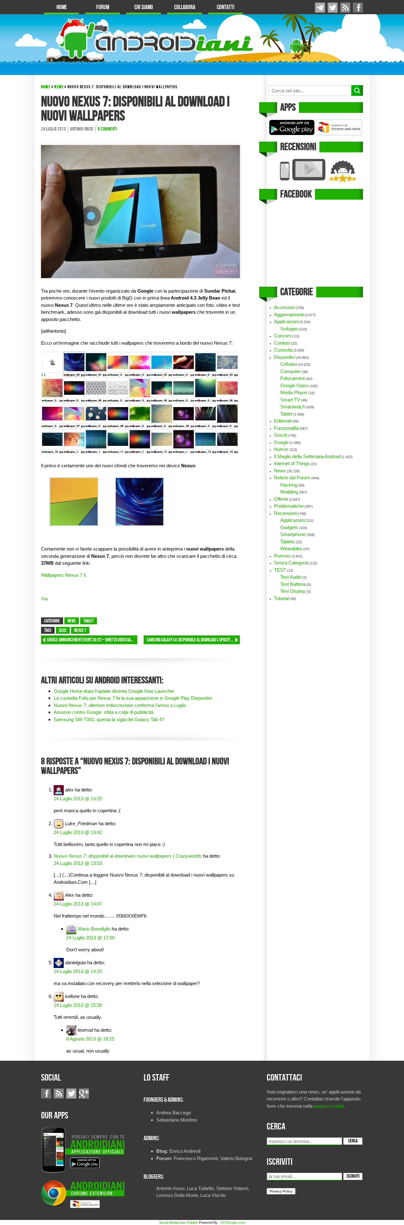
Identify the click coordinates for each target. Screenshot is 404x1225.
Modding (289, 491)
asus (63, 630)
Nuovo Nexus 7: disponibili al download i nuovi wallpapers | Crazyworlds (128, 856)
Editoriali (282, 420)
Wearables (291, 548)
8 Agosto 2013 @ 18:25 (90, 1038)
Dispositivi (284, 357)
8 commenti (107, 129)
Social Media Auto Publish (178, 1222)
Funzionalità (286, 428)
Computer (290, 371)
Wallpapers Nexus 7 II (63, 575)
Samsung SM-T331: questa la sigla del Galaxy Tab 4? (109, 719)
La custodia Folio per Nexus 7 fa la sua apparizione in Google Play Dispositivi (133, 698)
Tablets (287, 541)
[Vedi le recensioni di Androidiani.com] (315, 171)
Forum (102, 7)
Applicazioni (286, 321)
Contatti (226, 7)
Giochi (280, 435)
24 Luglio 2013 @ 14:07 (78, 904)
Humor (281, 449)
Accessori (284, 307)
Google (281, 442)
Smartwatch (292, 406)
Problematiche (289, 506)
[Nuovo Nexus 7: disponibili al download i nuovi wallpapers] (140, 211)
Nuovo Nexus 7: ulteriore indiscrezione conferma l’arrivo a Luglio (120, 705)
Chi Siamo (143, 7)
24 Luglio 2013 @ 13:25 (78, 798)
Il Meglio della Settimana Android (307, 456)
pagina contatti (328, 1106)
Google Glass (294, 385)
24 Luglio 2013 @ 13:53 (78, 863)
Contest (282, 343)
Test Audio (290, 577)
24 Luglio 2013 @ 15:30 (78, 1005)
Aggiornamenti (289, 314)
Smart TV (290, 399)
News (58, 87)
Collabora (184, 7)
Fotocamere (292, 378)
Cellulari (288, 364)
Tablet (88, 621)
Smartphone (293, 534)
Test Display (293, 591)
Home (61, 7)
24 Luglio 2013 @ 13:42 (78, 832)
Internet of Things (292, 463)
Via (44, 598)
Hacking (288, 484)
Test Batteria (293, 584)
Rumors (282, 555)
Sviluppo (289, 328)
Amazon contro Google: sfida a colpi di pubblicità (103, 712)
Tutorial (281, 598)
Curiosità (283, 350)
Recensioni (285, 513)
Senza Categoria (291, 562)
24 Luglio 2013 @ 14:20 (78, 971)
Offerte (281, 499)
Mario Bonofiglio (94, 928)
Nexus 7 (80, 630)
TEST (280, 570)
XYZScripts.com (232, 1222)
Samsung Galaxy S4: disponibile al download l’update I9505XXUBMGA (193, 640)
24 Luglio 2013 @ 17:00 (90, 937)
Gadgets (289, 527)
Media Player (293, 392)
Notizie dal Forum (292, 477)
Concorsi (283, 335)
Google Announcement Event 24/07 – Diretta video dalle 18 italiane (92, 640)
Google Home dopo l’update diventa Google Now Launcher (114, 691)
